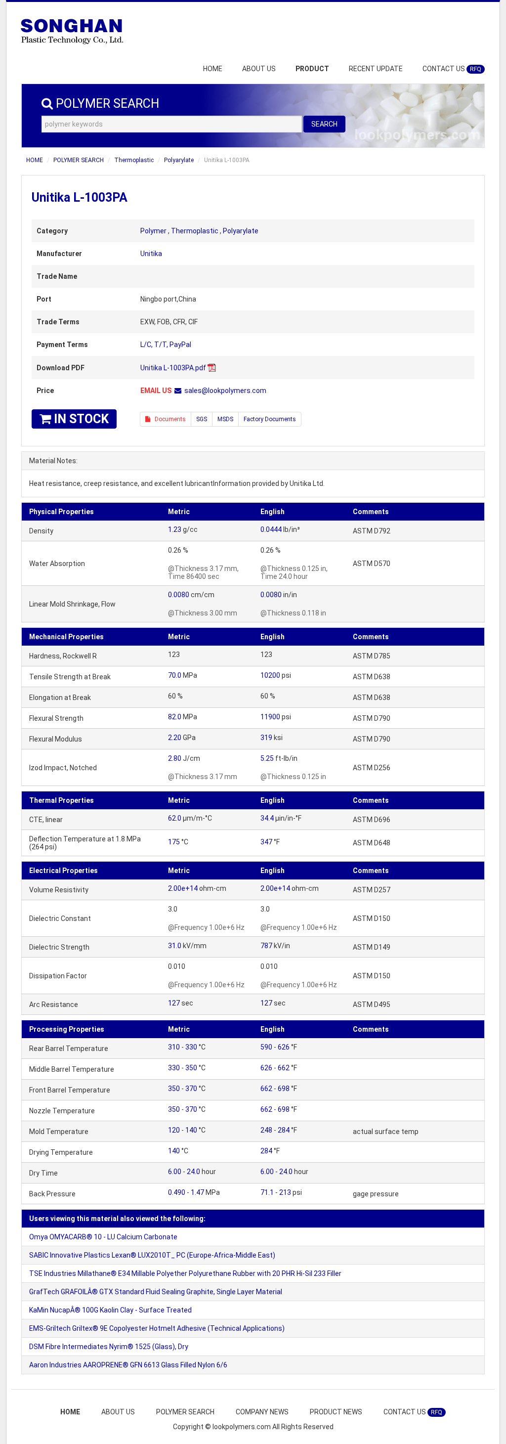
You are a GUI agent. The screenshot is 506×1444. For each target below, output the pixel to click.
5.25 (267, 758)
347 (266, 842)
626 (284, 1047)
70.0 (174, 675)
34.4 (267, 818)
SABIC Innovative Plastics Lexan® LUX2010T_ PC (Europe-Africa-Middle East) (152, 1255)
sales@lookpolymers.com (225, 390)
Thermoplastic (134, 160)
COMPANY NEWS (262, 1412)
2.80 (174, 758)
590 (266, 1047)
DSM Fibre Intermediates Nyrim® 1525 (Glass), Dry (108, 1347)
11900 (270, 717)
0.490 (176, 1192)
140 (191, 1130)
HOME (212, 69)
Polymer (153, 231)
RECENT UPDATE (376, 69)
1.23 (174, 529)
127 (174, 1003)
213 (285, 1192)
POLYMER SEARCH (78, 160)
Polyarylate (179, 160)
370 (191, 1089)
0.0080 (178, 595)
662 (284, 1068)
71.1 (267, 1192)
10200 (270, 675)
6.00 (174, 1172)
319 (266, 738)
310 (174, 1047)
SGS (201, 419)
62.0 (174, 818)
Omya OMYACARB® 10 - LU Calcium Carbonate (103, 1237)
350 (191, 1068)
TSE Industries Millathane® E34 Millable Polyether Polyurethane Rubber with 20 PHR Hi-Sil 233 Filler (185, 1273)
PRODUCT (312, 69)
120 (174, 1130)
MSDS (225, 419)
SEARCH (324, 124)
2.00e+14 (183, 888)
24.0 (193, 1172)
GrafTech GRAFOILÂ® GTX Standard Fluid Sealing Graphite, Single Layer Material (155, 1292)
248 (266, 1130)
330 (191, 1047)
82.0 (174, 717)
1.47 (197, 1192)
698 (284, 1089)
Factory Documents (270, 419)
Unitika (151, 254)
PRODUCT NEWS (336, 1412)
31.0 (174, 946)
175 (174, 842)
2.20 (174, 738)
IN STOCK (80, 419)
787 (266, 946)
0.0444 (271, 529)
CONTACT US (451, 69)
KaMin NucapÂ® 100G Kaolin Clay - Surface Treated (110, 1310)
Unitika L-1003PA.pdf (173, 368)
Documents (168, 419)
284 (284, 1130)
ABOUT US (259, 69)
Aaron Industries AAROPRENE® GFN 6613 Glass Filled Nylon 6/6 (128, 1365)
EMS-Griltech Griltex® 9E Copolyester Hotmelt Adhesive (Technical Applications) (157, 1328)
